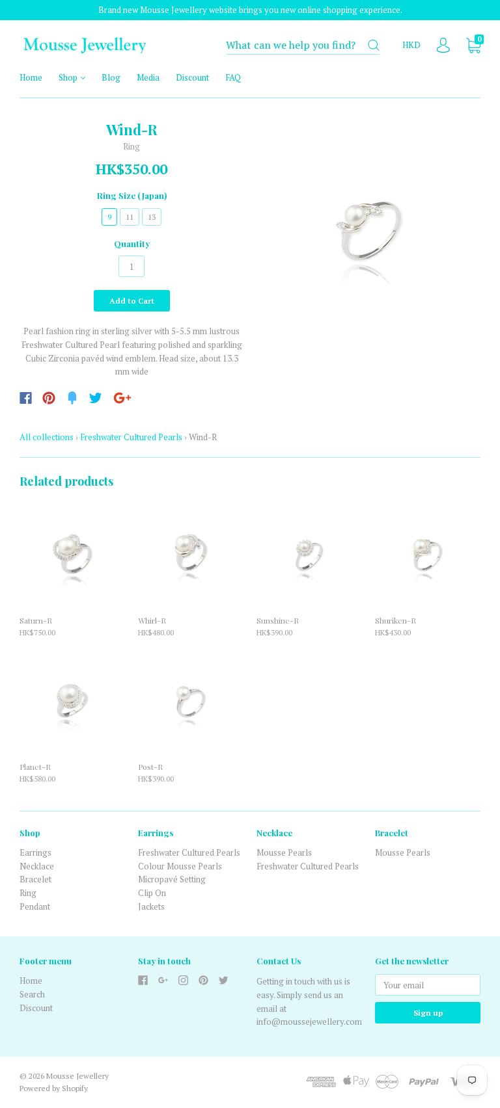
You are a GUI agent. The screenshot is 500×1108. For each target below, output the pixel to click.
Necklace (37, 866)
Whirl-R (152, 620)
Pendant (35, 906)
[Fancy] (72, 397)
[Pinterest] (49, 397)
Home (31, 77)
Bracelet (35, 879)
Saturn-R (36, 620)
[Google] (122, 397)
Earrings (35, 852)
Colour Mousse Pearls (180, 866)
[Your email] (427, 985)
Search (32, 994)
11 (129, 217)
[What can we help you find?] (303, 45)
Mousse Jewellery (77, 1076)
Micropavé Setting (172, 879)
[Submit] (374, 45)
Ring (28, 893)
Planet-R (35, 766)
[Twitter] (95, 397)
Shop (69, 77)
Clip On (152, 893)
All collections (47, 437)
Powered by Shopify (54, 1088)
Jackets (151, 906)
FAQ (233, 77)
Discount (192, 77)
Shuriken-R (395, 620)
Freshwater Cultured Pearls (131, 437)
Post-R (150, 766)
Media (148, 77)
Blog (111, 77)
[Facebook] (25, 397)
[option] (368, 233)
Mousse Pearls (284, 852)
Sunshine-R (278, 620)
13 (152, 217)
